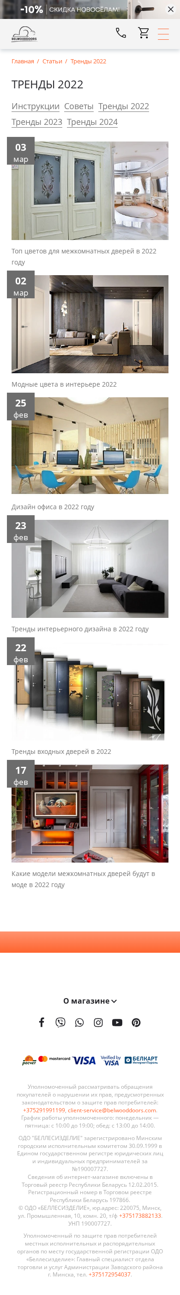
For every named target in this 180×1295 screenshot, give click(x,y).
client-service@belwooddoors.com (112, 1110)
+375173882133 (140, 1216)
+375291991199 (44, 1110)
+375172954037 (110, 1274)
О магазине (87, 1001)
